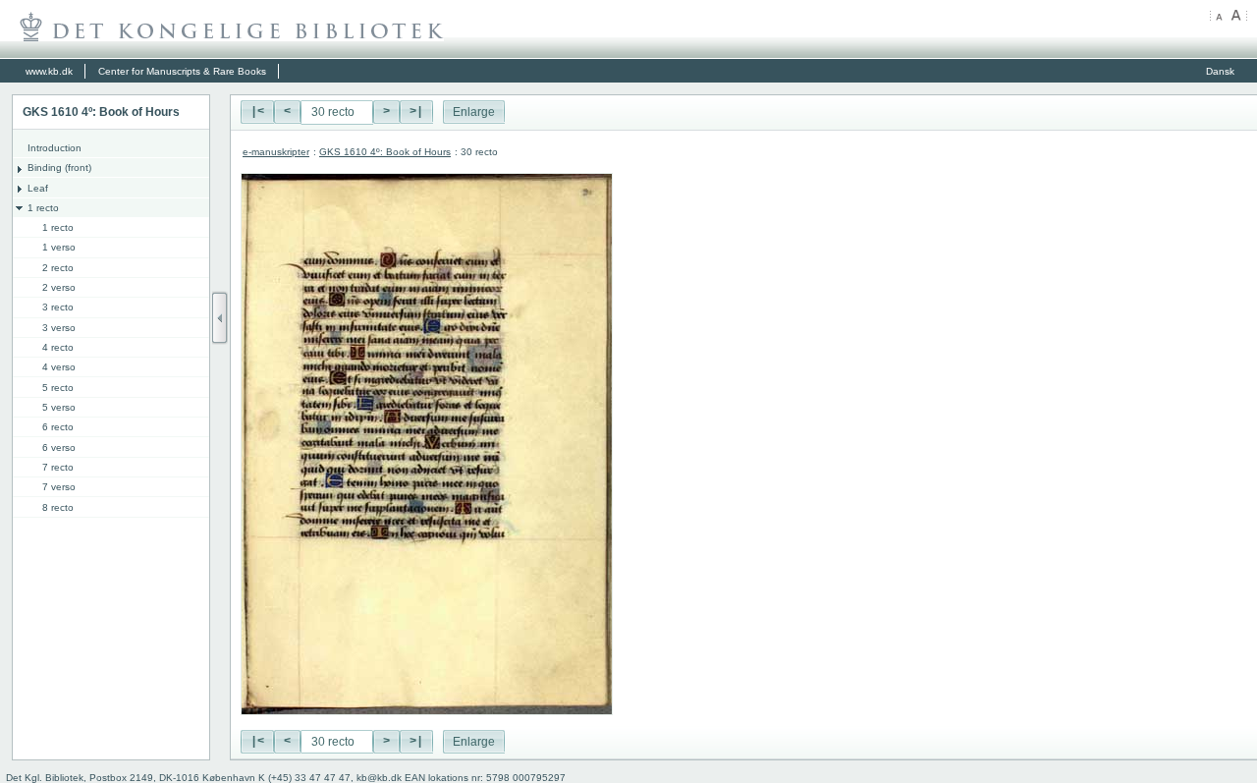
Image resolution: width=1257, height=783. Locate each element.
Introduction (54, 147)
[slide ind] (220, 318)
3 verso (59, 327)
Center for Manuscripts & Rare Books (182, 71)
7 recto (58, 467)
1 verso (59, 247)
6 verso (59, 447)
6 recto (58, 426)
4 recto (58, 347)
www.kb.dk (49, 71)
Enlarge (474, 112)
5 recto (58, 387)
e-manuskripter (276, 151)
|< (257, 112)
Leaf (37, 188)
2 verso (59, 287)
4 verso (59, 367)
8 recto (58, 507)
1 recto (43, 207)
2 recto (58, 267)
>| (416, 112)
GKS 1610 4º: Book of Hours (385, 151)
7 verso (59, 486)
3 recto (58, 307)
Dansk (1220, 71)
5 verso (59, 407)
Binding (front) (59, 167)
